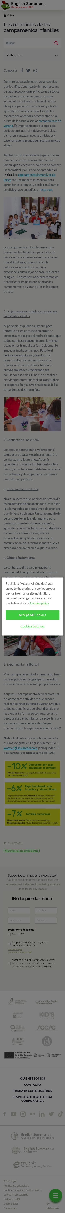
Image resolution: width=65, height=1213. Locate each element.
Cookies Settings (32, 626)
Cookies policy (39, 603)
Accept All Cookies (32, 615)
